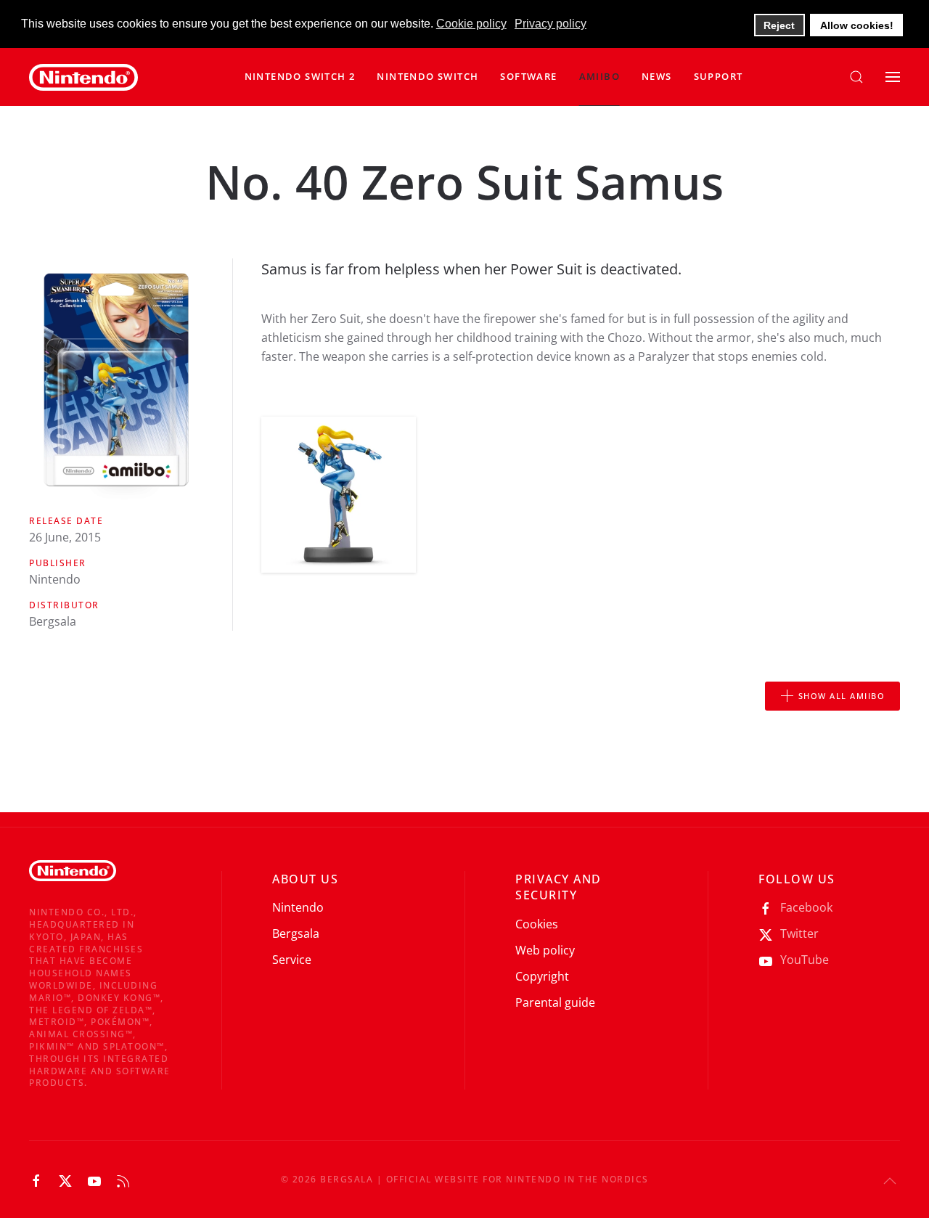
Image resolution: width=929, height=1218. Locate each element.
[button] (427, 77)
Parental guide (555, 1002)
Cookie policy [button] (471, 23)
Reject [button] (779, 25)
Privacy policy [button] (550, 23)
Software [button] (528, 76)
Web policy (545, 950)
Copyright (542, 976)
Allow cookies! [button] (856, 25)
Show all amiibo (841, 695)
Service (291, 960)
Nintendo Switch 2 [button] (300, 76)
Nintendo (298, 907)
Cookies (536, 924)
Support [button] (718, 76)
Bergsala (295, 933)
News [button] (657, 76)
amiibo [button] (599, 76)
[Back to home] (83, 77)
